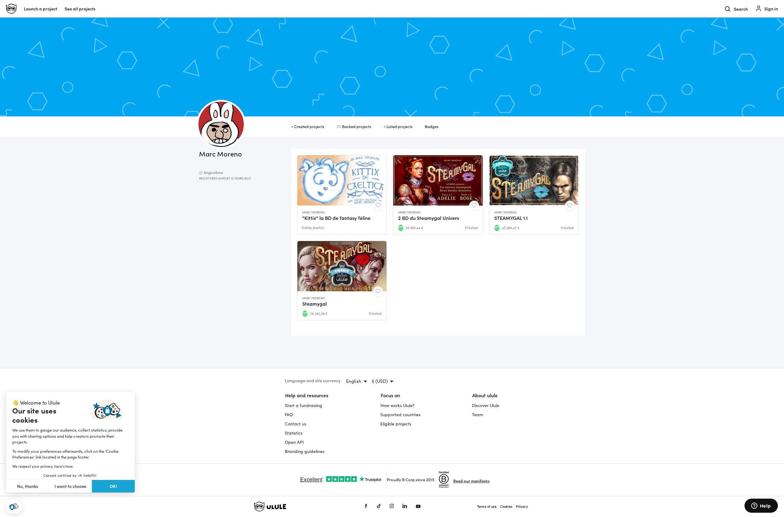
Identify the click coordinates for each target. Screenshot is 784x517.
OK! (113, 486)
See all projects (80, 9)
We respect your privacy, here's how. (42, 466)
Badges (432, 126)
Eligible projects (395, 424)
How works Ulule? (397, 405)
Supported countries (400, 414)
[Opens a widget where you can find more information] (761, 506)
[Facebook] (366, 506)
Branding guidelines (304, 451)
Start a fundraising (303, 405)
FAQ (289, 414)
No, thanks (27, 486)
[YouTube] (418, 506)
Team (477, 414)
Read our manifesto (471, 480)
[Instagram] (392, 506)
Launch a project (40, 9)
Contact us (295, 424)
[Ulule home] (300, 506)
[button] (14, 507)
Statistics (293, 433)
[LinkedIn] (404, 506)
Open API (294, 442)
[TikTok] (379, 506)
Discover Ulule (485, 405)
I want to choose (70, 486)
